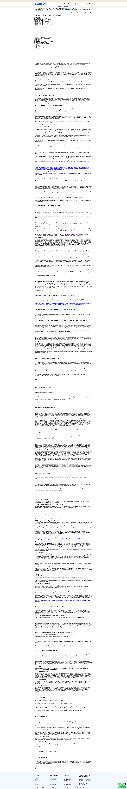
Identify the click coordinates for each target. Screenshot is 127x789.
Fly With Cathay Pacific (67, 780)
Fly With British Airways (67, 779)
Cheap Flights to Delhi (53, 779)
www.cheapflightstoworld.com (60, 63)
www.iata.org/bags (63, 243)
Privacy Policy (37, 783)
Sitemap (36, 784)
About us (69, 3)
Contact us (75, 3)
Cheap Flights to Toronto (53, 784)
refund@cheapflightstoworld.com (55, 577)
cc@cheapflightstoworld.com (43, 492)
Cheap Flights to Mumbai (53, 780)
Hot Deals (64, 3)
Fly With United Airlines (67, 784)
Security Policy (55, 744)
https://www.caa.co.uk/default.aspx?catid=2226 (73, 235)
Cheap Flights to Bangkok (53, 778)
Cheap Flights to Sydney (53, 783)
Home (60, 3)
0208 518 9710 (88, 3)
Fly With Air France (67, 778)
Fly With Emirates (67, 783)
